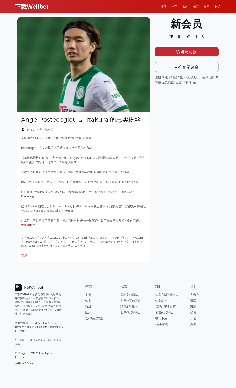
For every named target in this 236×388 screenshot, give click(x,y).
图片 (185, 6)
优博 (193, 312)
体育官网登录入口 (167, 295)
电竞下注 (161, 318)
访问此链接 (186, 51)
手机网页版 (28, 225)
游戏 (207, 6)
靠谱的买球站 (164, 312)
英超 (29, 130)
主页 (88, 295)
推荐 (163, 6)
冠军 (193, 301)
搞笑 (196, 6)
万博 (193, 324)
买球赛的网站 (129, 295)
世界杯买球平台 (130, 301)
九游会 (194, 295)
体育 (174, 6)
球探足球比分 (129, 306)
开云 (193, 318)
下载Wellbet (32, 6)
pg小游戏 (161, 324)
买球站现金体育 (165, 306)
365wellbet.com (43, 306)
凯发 (193, 306)
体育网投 (161, 301)
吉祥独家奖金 (186, 66)
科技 (218, 6)
